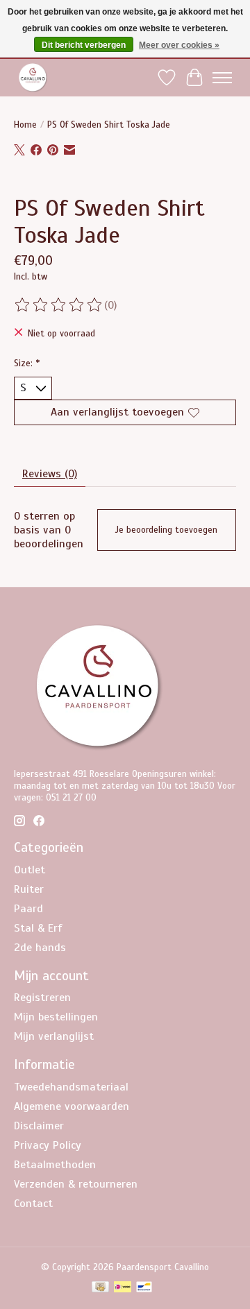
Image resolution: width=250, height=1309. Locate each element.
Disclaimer (39, 1126)
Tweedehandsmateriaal (71, 1087)
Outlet (29, 870)
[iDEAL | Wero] (122, 1288)
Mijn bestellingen (56, 1017)
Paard (28, 909)
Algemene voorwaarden (71, 1106)
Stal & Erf (38, 928)
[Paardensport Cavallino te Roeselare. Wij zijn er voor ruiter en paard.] (33, 77)
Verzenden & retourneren (76, 1184)
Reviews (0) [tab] (49, 474)
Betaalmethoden (55, 1165)
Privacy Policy (47, 1145)
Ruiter (29, 889)
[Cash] (100, 1288)
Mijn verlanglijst (54, 1036)
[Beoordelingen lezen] (59, 305)
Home (25, 124)
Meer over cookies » (179, 45)
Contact (33, 1203)
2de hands (40, 948)
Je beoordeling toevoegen (166, 530)
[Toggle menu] (222, 78)
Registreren (42, 997)
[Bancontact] (144, 1288)
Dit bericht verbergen (84, 45)
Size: (27, 363)
